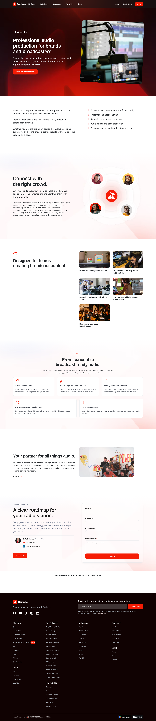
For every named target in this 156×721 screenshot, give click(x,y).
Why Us (69, 4)
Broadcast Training (52, 650)
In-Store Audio (51, 635)
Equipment (49, 702)
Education (82, 635)
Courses (49, 687)
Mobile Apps (17, 631)
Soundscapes (50, 646)
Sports (81, 654)
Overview (16, 627)
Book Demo (127, 4)
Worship (81, 658)
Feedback (16, 650)
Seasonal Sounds (52, 695)
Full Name (88, 508)
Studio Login (17, 662)
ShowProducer (51, 706)
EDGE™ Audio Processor (21, 642)
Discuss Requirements (25, 72)
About (114, 627)
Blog (14, 671)
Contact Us (115, 638)
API (14, 646)
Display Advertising (52, 673)
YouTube (16, 683)
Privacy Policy (102, 613)
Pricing (79, 4)
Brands (81, 627)
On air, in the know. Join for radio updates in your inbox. (105, 601)
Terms (114, 652)
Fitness (81, 638)
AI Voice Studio (18, 638)
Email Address (90, 518)
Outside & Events (52, 654)
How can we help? (91, 538)
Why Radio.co (116, 631)
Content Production (53, 677)
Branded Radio (51, 666)
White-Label (50, 662)
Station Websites (19, 635)
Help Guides (17, 679)
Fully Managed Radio (53, 627)
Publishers (82, 646)
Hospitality (82, 642)
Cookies (114, 656)
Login (117, 4)
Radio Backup (50, 631)
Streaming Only (51, 658)
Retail (81, 650)
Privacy (114, 660)
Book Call (20, 555)
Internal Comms (51, 638)
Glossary (16, 675)
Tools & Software (52, 698)
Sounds (48, 691)
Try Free (139, 4)
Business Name (90, 528)
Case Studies (116, 635)
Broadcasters (83, 631)
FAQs (15, 654)
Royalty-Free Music (52, 642)
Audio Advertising (52, 670)
